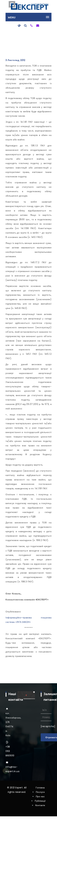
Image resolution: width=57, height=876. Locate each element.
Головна (40, 787)
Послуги (40, 792)
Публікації (40, 800)
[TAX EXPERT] (28, 5)
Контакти (40, 805)
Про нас (40, 796)
